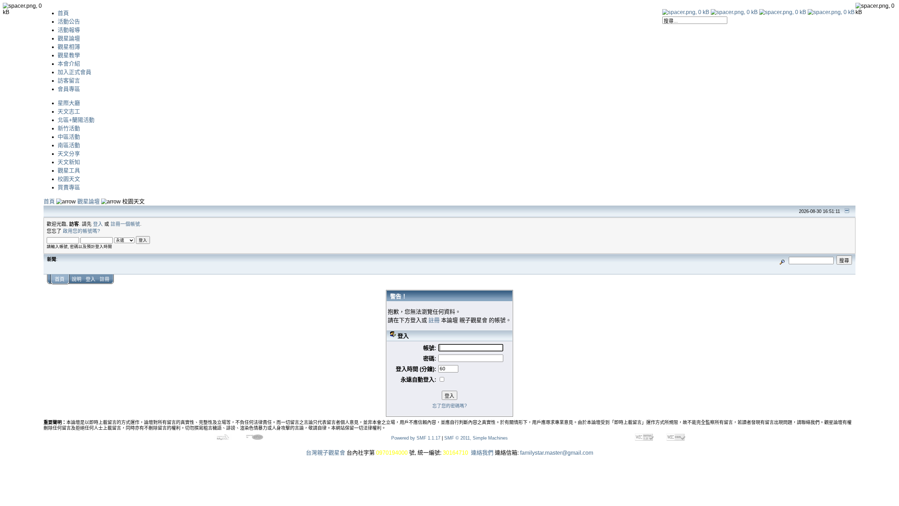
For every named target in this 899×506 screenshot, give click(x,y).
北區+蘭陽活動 (76, 120)
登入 (98, 224)
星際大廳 (69, 103)
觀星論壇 (69, 38)
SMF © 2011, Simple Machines (476, 438)
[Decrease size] (734, 12)
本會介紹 (69, 64)
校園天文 (69, 179)
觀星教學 (69, 55)
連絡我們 (482, 453)
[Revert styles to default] (831, 12)
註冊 (105, 279)
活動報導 (69, 30)
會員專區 (69, 89)
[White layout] (685, 12)
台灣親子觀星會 (325, 453)
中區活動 (69, 137)
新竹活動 (69, 128)
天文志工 (69, 112)
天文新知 (69, 162)
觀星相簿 (69, 47)
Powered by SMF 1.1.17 (415, 438)
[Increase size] (782, 12)
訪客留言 (69, 81)
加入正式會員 (74, 72)
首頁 (63, 13)
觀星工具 (69, 171)
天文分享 (69, 154)
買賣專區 (69, 187)
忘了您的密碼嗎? (449, 405)
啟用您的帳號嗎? (81, 231)
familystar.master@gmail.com (556, 453)
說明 (76, 279)
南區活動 (69, 145)
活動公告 (69, 22)
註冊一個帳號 (125, 224)
